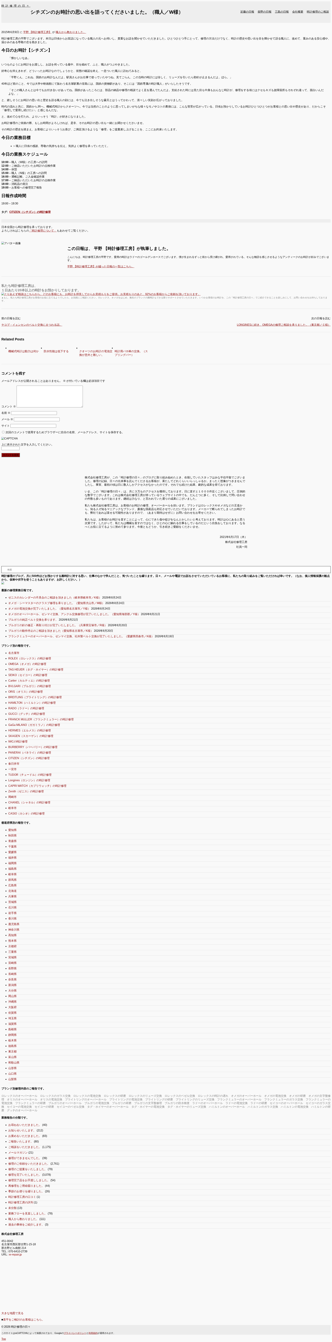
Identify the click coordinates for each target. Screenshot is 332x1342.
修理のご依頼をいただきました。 (29, 1163)
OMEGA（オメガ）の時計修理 (27, 664)
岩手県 (12, 913)
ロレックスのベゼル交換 (180, 1095)
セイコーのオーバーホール (286, 1103)
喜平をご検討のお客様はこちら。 (24, 1319)
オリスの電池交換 (51, 1099)
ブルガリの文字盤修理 (148, 1103)
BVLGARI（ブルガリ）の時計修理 (29, 686)
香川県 (12, 918)
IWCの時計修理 (17, 741)
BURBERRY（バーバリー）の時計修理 (32, 747)
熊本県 (12, 940)
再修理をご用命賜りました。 (26, 1185)
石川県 (12, 907)
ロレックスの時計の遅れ (213, 1095)
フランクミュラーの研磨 (30, 1103)
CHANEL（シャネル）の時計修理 (29, 802)
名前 (5, 412)
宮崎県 (12, 962)
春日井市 (13, 763)
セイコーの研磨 (44, 1106)
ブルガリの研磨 (121, 1103)
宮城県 (12, 957)
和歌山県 (13, 1062)
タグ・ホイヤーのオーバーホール (108, 1106)
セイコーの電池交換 (19, 1106)
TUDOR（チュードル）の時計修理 (30, 774)
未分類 (12, 1207)
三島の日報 (282, 11)
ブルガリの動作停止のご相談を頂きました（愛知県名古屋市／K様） (50, 630)
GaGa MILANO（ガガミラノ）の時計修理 (34, 724)
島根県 (12, 1029)
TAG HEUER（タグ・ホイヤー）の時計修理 (35, 669)
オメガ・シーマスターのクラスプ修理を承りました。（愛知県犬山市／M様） (56, 603)
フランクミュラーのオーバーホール (239, 1099)
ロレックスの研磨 (115, 1095)
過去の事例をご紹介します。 (26, 1224)
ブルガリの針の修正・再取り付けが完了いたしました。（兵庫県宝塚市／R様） (57, 625)
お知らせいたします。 (22, 1130)
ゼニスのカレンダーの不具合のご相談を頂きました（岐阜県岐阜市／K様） (55, 597)
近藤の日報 (247, 11)
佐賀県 (12, 1012)
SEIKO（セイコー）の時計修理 (27, 675)
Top (3, 1339)
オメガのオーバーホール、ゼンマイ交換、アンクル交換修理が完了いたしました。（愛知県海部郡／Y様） (74, 614)
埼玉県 (12, 1018)
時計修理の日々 (15, 5)
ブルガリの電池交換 (96, 1103)
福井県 (12, 857)
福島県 (12, 868)
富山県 (12, 1057)
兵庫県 (12, 896)
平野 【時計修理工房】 (37, 32)
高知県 (12, 935)
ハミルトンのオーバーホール (227, 1106)
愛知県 (12, 829)
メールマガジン (18, 1152)
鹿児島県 (13, 924)
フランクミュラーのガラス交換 (283, 1099)
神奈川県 (13, 929)
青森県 (12, 841)
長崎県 (12, 973)
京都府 (12, 946)
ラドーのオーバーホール (207, 1103)
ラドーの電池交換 (236, 1103)
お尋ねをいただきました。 (25, 1124)
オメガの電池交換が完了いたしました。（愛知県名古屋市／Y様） (49, 608)
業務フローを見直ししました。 (27, 1213)
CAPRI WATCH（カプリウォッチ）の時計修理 (37, 785)
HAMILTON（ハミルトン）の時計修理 (32, 702)
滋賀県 (12, 1023)
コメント (8, 406)
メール (7, 419)
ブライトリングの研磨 (159, 1099)
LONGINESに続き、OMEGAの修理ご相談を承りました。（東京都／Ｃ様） (284, 324)
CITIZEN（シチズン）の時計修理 (30, 211)
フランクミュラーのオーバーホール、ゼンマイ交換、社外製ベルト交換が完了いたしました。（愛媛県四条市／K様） (81, 636)
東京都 (12, 1051)
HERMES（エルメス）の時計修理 (29, 730)
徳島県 (12, 1045)
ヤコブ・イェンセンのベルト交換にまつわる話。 (31, 324)
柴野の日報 (264, 11)
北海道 (12, 890)
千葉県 (12, 846)
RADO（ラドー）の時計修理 (26, 708)
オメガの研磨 (297, 1095)
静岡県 (12, 1034)
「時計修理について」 (43, 230)
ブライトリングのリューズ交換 (195, 1099)
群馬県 (12, 879)
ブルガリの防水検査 (177, 1103)
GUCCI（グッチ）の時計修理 (26, 713)
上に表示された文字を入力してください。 (27, 444)
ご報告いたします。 (20, 1141)
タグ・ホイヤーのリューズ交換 (186, 1106)
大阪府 (12, 1007)
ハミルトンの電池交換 (294, 1106)
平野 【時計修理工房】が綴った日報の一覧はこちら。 (100, 266)
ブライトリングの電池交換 (125, 1099)
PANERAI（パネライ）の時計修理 (29, 752)
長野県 (12, 968)
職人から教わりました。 (71, 32)
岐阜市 (12, 808)
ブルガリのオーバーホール (65, 1103)
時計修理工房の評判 (20, 1202)
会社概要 (297, 11)
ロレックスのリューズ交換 (145, 1095)
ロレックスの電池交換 (87, 1095)
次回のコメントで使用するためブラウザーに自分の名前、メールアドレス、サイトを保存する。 (65, 432)
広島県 (12, 885)
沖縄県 (12, 1001)
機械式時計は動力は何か (23, 351)
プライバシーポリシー (75, 1333)
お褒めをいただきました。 (25, 1135)
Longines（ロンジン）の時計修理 (29, 780)
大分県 (12, 990)
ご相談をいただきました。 (25, 1147)
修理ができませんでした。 (25, 1158)
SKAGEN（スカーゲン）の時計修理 (30, 736)
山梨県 (12, 1079)
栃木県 (12, 1040)
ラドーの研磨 (258, 1103)
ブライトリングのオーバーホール (86, 1099)
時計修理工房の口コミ (22, 1196)
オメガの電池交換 (275, 1095)
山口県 (12, 1073)
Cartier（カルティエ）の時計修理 (29, 680)
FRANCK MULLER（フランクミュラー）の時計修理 (41, 719)
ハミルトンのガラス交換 (263, 1106)
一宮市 (12, 769)
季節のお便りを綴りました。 (26, 1191)
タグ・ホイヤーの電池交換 (148, 1106)
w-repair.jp (15, 1254)
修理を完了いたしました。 (25, 1174)
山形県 (12, 1068)
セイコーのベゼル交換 (70, 1106)
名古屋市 (13, 652)
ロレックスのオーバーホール (19, 1095)
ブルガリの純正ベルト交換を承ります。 (33, 619)
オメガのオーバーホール (246, 1095)
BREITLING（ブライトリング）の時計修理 (35, 697)
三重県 (12, 951)
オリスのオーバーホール (22, 1099)
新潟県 (12, 985)
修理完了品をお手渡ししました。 (29, 1180)
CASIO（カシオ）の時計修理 (26, 813)
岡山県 (12, 996)
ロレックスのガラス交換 (55, 1095)
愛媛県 (12, 852)
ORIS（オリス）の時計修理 (25, 691)
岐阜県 (12, 874)
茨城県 (12, 901)
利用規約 (93, 1333)
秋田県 (12, 835)
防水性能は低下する (56, 351)
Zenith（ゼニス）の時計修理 (26, 791)
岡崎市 (12, 796)
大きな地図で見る (12, 1313)
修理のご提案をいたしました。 (27, 1169)
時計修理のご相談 (318, 11)
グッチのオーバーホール (22, 1110)
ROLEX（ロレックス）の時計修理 (29, 658)
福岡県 (12, 863)
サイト (5, 425)
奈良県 (12, 979)
